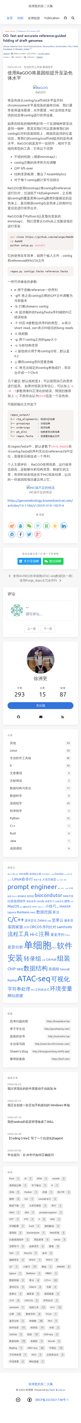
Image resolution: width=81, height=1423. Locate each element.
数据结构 (36, 968)
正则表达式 (42, 989)
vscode (24, 873)
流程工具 (18, 934)
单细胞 (38, 945)
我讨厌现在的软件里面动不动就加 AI (32, 1088)
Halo (52, 1389)
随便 (8, 880)
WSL (66, 888)
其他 (52, 874)
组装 (41, 514)
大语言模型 (49, 879)
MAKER (65, 906)
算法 (55, 912)
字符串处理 (19, 988)
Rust (10, 874)
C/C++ (16, 919)
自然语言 (59, 901)
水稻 (43, 960)
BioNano (23, 912)
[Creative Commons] (18, 1400)
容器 (65, 874)
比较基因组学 (17, 901)
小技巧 (50, 906)
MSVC (34, 907)
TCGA (67, 935)
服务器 (68, 920)
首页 (10, 18)
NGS (33, 990)
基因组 (30, 896)
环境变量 (61, 988)
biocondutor (48, 895)
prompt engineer (32, 886)
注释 (44, 934)
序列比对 (49, 927)
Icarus (61, 1389)
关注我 (40, 705)
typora (12, 912)
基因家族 (15, 927)
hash (14, 896)
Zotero (42, 920)
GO (10, 880)
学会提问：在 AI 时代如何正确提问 (31, 1155)
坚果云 (58, 920)
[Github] (19, 717)
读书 (21, 907)
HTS (62, 888)
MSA (16, 874)
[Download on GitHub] (65, 18)
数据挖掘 (44, 912)
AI (14, 874)
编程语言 (27, 907)
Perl (54, 948)
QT (43, 907)
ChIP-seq (15, 969)
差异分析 (15, 947)
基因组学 (48, 67)
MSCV (40, 907)
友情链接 (34, 18)
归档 (20, 18)
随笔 (67, 901)
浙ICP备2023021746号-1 (52, 1399)
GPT (59, 888)
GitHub (51, 959)
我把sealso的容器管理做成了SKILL (31, 1121)
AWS (61, 880)
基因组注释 (35, 874)
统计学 (69, 874)
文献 (49, 921)
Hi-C (34, 934)
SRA (65, 880)
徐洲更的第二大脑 (41, 6)
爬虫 (58, 907)
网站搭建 (15, 995)
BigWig (12, 980)
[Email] (41, 717)
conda (40, 901)
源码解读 (21, 896)
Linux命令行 (22, 879)
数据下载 (37, 880)
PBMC (33, 913)
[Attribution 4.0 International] (29, 1400)
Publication (51, 18)
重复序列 (57, 935)
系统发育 (31, 901)
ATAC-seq (33, 978)
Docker (59, 873)
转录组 (32, 958)
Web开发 (68, 896)
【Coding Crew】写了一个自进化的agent (35, 1138)
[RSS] (62, 717)
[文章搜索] (73, 18)
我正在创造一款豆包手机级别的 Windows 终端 (39, 1105)
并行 (58, 880)
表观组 (53, 969)
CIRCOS (36, 927)
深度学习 (49, 901)
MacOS (13, 906)
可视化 (60, 978)
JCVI (26, 927)
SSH (72, 901)
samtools (64, 927)
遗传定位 (31, 920)
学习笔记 (46, 874)
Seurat (65, 969)
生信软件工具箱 (33, 67)
